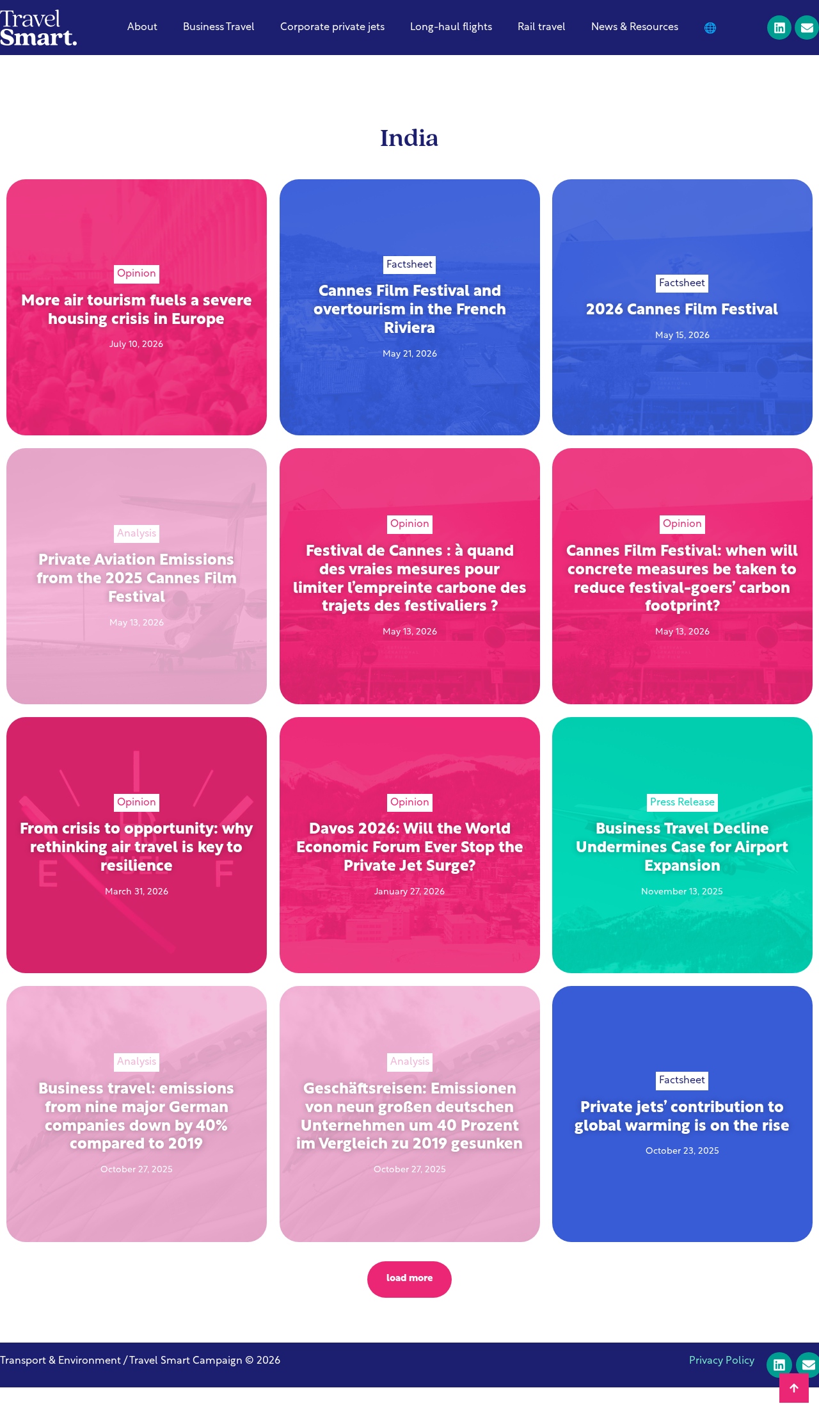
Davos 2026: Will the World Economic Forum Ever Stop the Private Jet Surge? (409, 848)
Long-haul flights (451, 27)
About (142, 27)
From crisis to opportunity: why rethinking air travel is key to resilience (136, 848)
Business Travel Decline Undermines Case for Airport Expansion (682, 848)
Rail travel (542, 27)
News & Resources (634, 27)
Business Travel (219, 27)
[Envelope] (807, 27)
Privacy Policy (721, 1361)
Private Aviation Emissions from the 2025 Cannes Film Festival (136, 579)
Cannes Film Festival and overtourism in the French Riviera (409, 310)
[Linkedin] (779, 27)
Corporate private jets (332, 27)
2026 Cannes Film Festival (683, 310)
